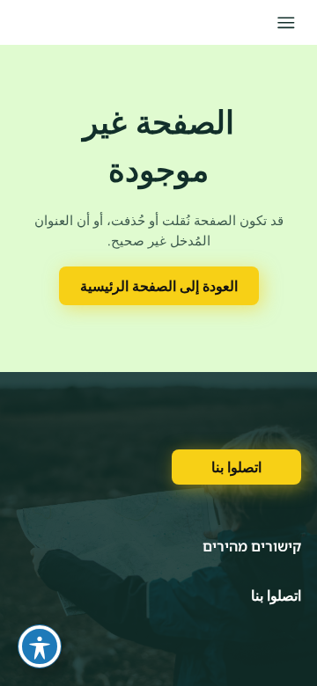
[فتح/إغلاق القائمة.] (285, 22)
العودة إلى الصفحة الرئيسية (159, 286)
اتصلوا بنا (236, 467)
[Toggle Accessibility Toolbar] (39, 646)
